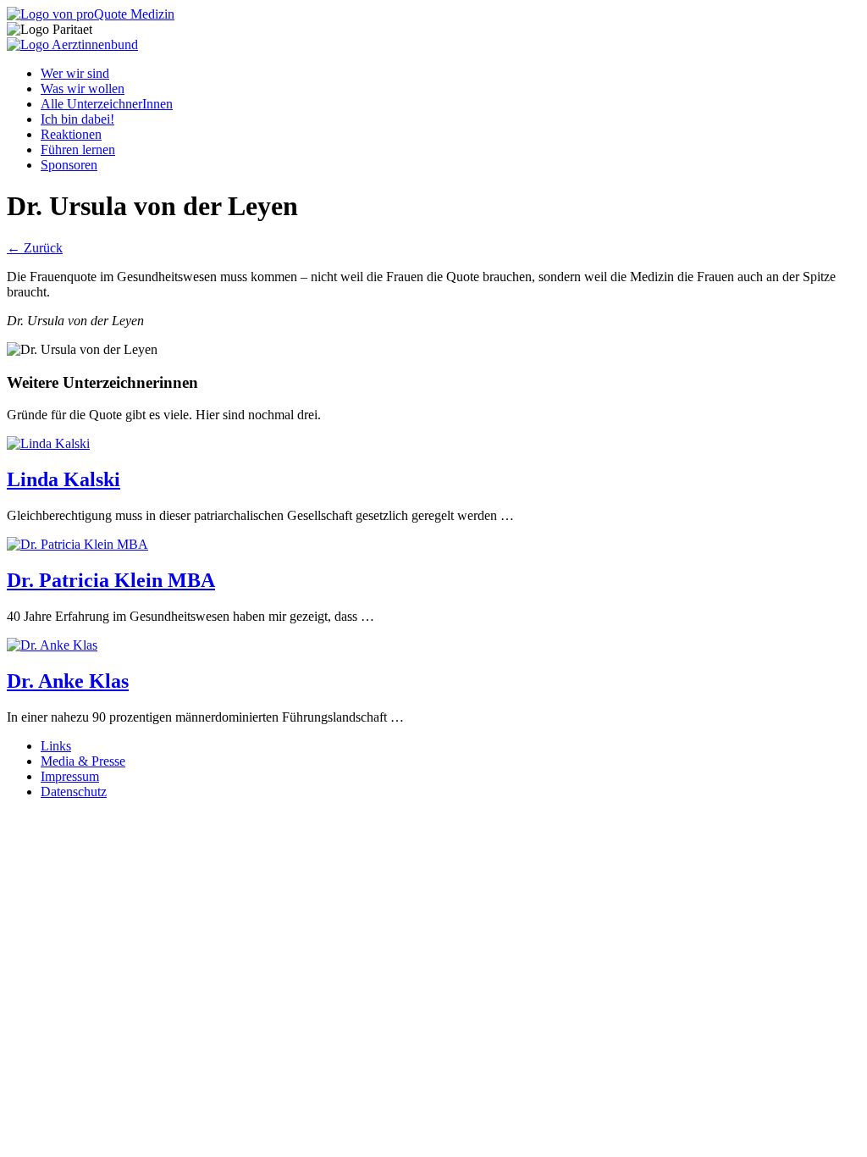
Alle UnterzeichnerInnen (107, 104)
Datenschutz (74, 791)
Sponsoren (69, 165)
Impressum (70, 776)
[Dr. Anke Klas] (52, 645)
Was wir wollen (82, 88)
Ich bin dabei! (77, 119)
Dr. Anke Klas (68, 681)
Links (56, 746)
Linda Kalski (63, 479)
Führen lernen (78, 149)
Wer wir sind (75, 73)
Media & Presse (83, 761)
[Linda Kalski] (48, 443)
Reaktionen (71, 134)
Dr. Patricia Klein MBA (111, 580)
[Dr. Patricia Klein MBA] (77, 544)
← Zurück (35, 248)
